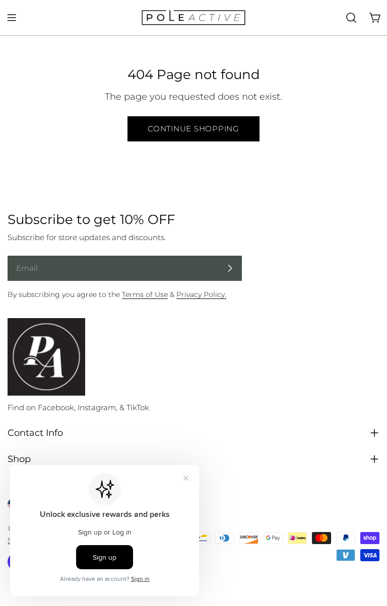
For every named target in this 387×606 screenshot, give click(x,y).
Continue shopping (193, 128)
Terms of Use (145, 294)
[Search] (351, 18)
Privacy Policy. (201, 294)
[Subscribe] (230, 268)
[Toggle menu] (12, 18)
